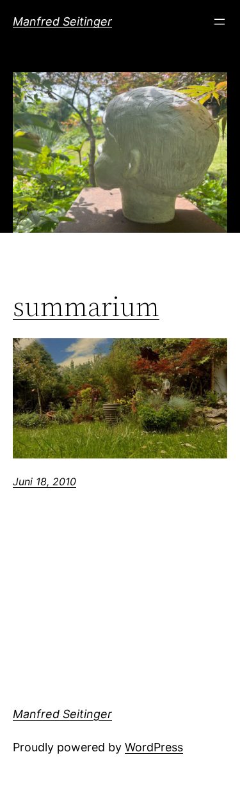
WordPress (154, 747)
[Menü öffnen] (219, 21)
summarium (86, 306)
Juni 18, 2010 (44, 481)
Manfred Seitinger (62, 21)
